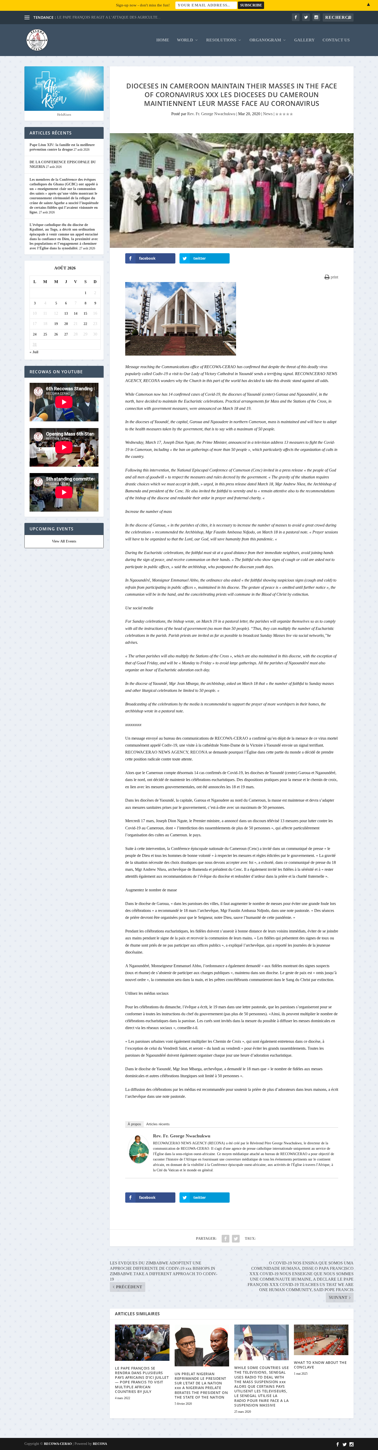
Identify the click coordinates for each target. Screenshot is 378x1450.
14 (75, 313)
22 (85, 324)
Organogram (265, 40)
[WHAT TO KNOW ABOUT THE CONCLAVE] (321, 1340)
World (185, 40)
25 (45, 334)
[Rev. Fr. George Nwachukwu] (138, 1162)
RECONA (100, 1444)
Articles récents (158, 1124)
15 (85, 313)
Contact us (336, 40)
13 (66, 313)
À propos (134, 1124)
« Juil (34, 352)
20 (66, 324)
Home (162, 40)
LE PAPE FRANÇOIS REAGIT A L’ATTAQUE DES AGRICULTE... (109, 17)
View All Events (64, 541)
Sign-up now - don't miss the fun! (143, 5)
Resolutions (221, 40)
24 (35, 334)
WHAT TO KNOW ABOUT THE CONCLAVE (320, 1365)
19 (56, 324)
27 (66, 334)
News (268, 114)
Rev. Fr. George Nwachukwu (211, 114)
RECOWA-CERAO (58, 1444)
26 (56, 334)
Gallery (304, 40)
